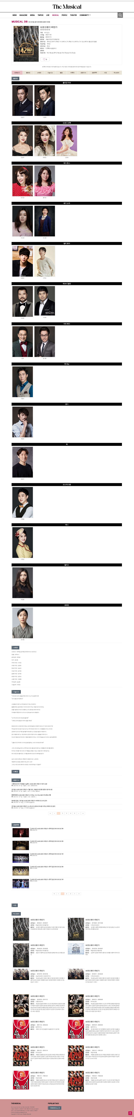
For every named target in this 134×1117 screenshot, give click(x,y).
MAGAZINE (23, 15)
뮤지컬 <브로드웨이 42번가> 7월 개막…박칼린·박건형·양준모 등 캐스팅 (32, 789)
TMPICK (40, 15)
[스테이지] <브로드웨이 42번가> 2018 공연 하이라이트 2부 (46, 841)
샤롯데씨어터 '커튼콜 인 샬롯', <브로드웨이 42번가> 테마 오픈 (29, 784)
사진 (105, 72)
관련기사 (83, 72)
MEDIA (32, 15)
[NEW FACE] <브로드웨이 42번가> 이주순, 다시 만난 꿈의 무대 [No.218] (31, 795)
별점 (61, 72)
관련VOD (94, 72)
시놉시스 (50, 72)
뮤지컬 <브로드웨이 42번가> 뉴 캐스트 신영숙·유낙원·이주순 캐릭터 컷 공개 (33, 806)
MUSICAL (55, 15)
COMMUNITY (84, 15)
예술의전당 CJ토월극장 (52, 39)
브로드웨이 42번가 (38, 920)
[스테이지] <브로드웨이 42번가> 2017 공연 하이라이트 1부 (46, 879)
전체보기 (17, 72)
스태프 (39, 72)
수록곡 (72, 72)
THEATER (73, 15)
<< (50, 813)
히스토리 (116, 72)
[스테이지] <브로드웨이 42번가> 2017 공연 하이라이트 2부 (46, 866)
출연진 (28, 72)
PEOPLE (64, 15)
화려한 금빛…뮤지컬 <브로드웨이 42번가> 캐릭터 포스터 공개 (29, 800)
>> (82, 813)
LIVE (47, 15)
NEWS (15, 15)
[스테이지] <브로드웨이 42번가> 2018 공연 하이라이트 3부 (46, 828)
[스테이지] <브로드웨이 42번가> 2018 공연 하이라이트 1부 (46, 854)
